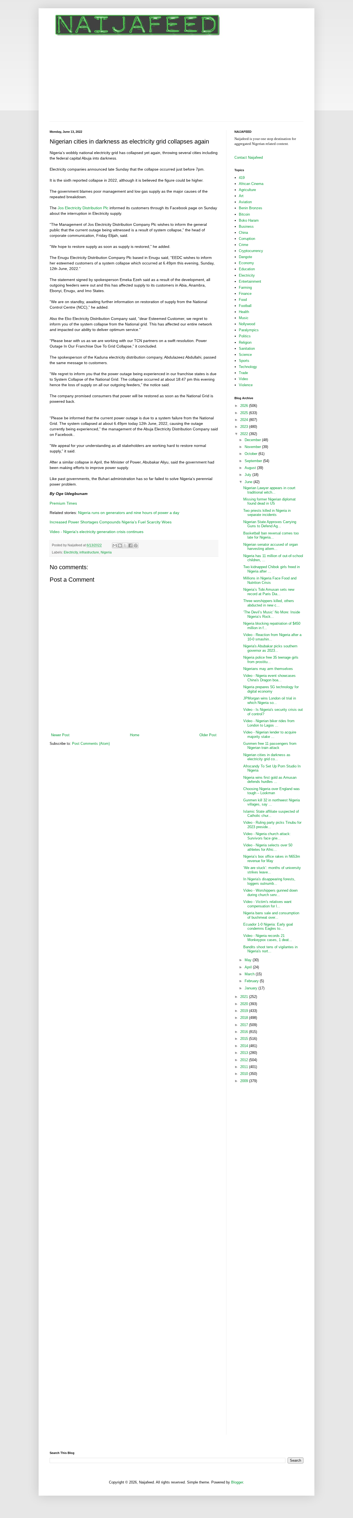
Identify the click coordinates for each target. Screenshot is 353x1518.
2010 (244, 1074)
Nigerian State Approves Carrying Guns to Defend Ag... (269, 524)
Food (243, 300)
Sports (244, 361)
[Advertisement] (176, 80)
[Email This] (114, 545)
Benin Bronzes (250, 208)
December (253, 440)
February (252, 981)
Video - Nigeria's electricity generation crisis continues (96, 531)
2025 (244, 413)
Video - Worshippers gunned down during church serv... (270, 892)
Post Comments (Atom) (91, 743)
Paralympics (249, 330)
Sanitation (247, 348)
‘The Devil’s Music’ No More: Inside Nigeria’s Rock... (271, 614)
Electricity (71, 552)
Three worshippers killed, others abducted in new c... (268, 603)
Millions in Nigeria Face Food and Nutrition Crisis (269, 580)
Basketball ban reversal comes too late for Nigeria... (271, 535)
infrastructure (89, 552)
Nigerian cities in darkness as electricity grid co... (266, 757)
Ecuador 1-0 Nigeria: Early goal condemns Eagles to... (268, 926)
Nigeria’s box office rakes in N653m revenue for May (271, 858)
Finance (245, 294)
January (251, 988)
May (249, 960)
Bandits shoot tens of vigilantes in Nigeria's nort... (270, 949)
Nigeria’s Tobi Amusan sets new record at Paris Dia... (268, 591)
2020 (244, 1004)
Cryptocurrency (251, 251)
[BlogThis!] (120, 545)
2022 (244, 434)
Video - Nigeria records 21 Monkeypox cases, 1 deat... (267, 938)
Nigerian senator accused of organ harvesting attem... (270, 546)
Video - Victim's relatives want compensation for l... (267, 904)
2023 (244, 427)
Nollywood (247, 324)
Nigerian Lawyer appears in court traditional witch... (269, 490)
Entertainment (250, 281)
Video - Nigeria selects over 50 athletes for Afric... (267, 847)
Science (245, 355)
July (248, 475)
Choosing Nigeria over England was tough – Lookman (271, 791)
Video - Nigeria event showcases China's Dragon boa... (269, 678)
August (251, 468)
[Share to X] (125, 545)
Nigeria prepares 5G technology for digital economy (271, 689)
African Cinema (251, 184)
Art (241, 196)
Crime (243, 245)
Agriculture (247, 190)
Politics (245, 336)
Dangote (245, 257)
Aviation (245, 202)
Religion (245, 342)
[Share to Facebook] (130, 545)
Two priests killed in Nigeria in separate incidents (267, 512)
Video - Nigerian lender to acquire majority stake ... (269, 734)
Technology (248, 367)
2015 (244, 1039)
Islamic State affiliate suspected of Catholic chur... (271, 813)
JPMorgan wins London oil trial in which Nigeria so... (269, 700)
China (243, 233)
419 (242, 178)
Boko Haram (249, 220)
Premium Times (63, 503)
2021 (244, 997)
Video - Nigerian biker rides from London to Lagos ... (269, 723)
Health (244, 312)
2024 (244, 420)
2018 (244, 1018)
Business (246, 226)
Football (245, 306)
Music (243, 318)
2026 (244, 406)
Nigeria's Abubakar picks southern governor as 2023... (270, 648)
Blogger (237, 1482)
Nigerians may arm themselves (268, 669)
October (251, 454)
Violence (246, 385)
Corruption (247, 239)
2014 (244, 1046)
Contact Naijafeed (248, 157)
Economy (246, 263)
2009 (244, 1081)
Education (247, 269)
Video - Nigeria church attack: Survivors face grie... (267, 836)
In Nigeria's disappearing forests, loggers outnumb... (269, 881)
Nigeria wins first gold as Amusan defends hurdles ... (269, 779)
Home (134, 735)
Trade (243, 373)
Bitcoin (244, 214)
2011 (244, 1067)
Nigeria (106, 552)
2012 (244, 1060)
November (253, 447)
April (249, 967)
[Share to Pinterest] (135, 545)
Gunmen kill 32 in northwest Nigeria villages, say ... (271, 802)
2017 (244, 1025)
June (249, 482)
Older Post (207, 735)
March (250, 974)
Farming (245, 287)
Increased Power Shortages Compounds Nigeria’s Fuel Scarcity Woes (111, 522)
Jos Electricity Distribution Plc (82, 208)
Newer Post (60, 735)
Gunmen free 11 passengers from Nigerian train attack (269, 745)
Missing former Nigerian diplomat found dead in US (269, 501)
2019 (244, 1011)
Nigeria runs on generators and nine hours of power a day (128, 512)
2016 (244, 1032)
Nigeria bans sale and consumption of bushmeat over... (271, 915)
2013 (244, 1053)
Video (243, 379)
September (254, 461)
